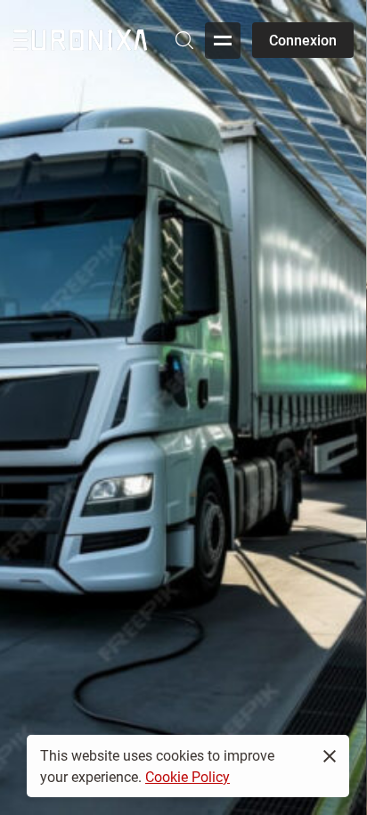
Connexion (303, 39)
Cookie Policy (187, 776)
